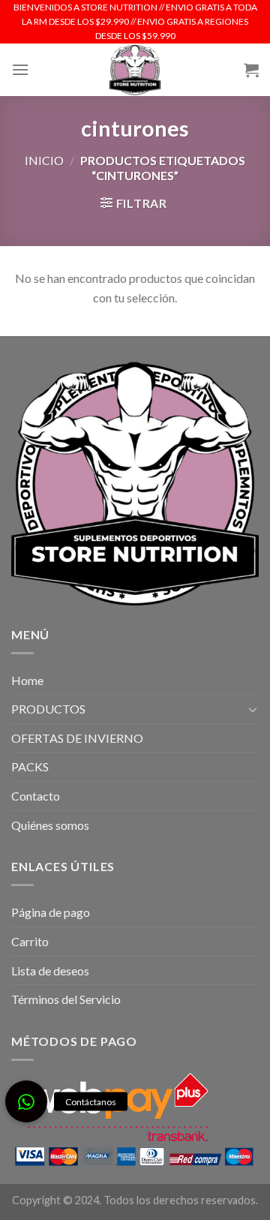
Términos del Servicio (66, 999)
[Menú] (20, 69)
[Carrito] (251, 69)
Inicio (44, 160)
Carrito (30, 941)
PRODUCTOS (48, 709)
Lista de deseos (50, 970)
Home (27, 680)
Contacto (35, 796)
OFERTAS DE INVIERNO (77, 738)
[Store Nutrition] (135, 70)
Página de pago (50, 912)
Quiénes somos (50, 825)
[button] (26, 1101)
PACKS (30, 766)
